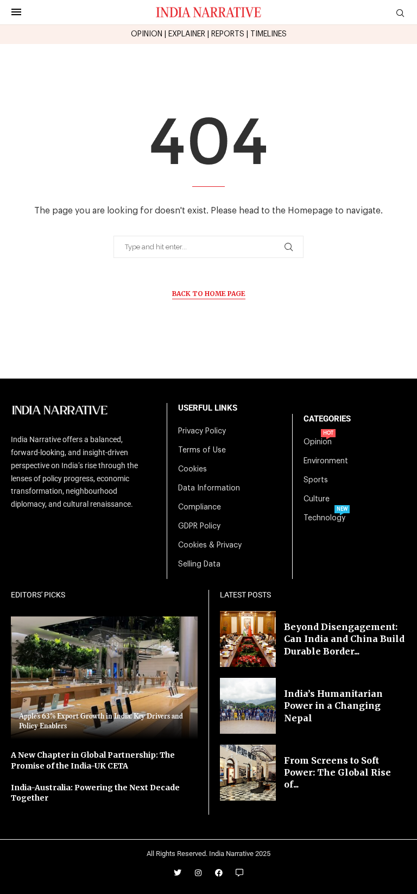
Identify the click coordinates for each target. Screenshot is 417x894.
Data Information (209, 488)
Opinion (318, 442)
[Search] (400, 13)
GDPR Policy (199, 526)
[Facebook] (218, 872)
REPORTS (227, 34)
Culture (317, 499)
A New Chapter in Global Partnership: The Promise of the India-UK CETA (93, 760)
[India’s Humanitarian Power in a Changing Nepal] (248, 706)
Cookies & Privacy (210, 545)
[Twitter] (177, 872)
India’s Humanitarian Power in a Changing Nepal (333, 705)
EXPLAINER (186, 34)
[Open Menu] (16, 12)
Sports (316, 480)
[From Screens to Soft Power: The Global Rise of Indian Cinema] (248, 773)
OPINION (146, 34)
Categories (327, 419)
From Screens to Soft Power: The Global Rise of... (337, 772)
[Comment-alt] (239, 872)
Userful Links (207, 408)
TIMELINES (268, 34)
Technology (324, 518)
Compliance (199, 507)
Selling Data (199, 564)
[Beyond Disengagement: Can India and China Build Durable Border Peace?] (248, 639)
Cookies (192, 469)
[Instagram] (198, 872)
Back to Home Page (208, 293)
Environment (326, 461)
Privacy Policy (202, 431)
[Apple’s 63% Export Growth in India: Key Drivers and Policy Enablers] (104, 677)
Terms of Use (202, 450)
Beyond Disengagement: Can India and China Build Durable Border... (344, 639)
